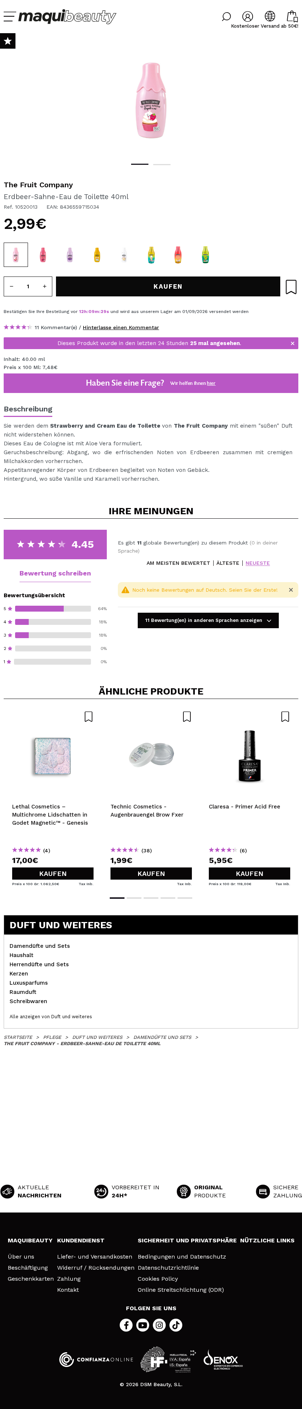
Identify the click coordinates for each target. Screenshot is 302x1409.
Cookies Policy (158, 1279)
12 (81, 311)
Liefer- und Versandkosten (94, 1257)
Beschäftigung (28, 1268)
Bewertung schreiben (55, 573)
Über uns (21, 1257)
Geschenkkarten (31, 1279)
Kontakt (68, 1290)
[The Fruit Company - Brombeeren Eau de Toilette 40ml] (70, 254)
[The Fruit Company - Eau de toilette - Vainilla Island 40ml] (151, 254)
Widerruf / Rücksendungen (95, 1268)
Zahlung (69, 1279)
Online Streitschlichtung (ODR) (181, 1290)
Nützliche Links (267, 1240)
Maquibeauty (30, 1240)
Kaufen (53, 873)
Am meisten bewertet (178, 563)
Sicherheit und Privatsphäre (187, 1240)
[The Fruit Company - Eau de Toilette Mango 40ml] (97, 254)
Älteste (228, 563)
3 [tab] (151, 898)
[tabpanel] (151, 99)
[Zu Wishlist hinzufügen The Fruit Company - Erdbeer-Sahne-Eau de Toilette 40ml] (291, 287)
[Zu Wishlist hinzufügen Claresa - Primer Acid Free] (249, 717)
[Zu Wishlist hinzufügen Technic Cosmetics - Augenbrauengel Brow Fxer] (151, 717)
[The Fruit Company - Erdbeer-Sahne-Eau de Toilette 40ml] (16, 254)
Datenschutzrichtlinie (168, 1268)
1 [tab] (139, 164)
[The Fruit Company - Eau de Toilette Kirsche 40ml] (43, 254)
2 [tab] (162, 164)
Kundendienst (81, 1240)
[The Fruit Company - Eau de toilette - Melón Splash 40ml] (205, 254)
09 (91, 311)
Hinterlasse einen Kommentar (121, 327)
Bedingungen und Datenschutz (182, 1257)
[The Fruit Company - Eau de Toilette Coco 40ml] (124, 254)
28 (103, 311)
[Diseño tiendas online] (223, 1359)
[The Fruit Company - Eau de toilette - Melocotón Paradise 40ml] (178, 254)
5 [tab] (185, 898)
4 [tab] (168, 898)
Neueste (258, 563)
